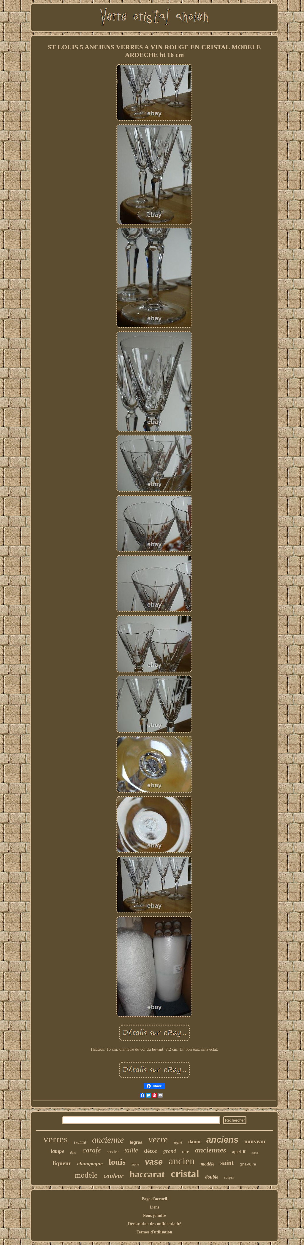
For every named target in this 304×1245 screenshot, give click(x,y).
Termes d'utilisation (154, 1232)
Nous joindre (154, 1215)
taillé (80, 1143)
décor (150, 1151)
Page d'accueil (154, 1199)
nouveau (254, 1141)
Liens (154, 1207)
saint (227, 1162)
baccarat (147, 1174)
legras (136, 1142)
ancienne (108, 1139)
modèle (207, 1163)
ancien (182, 1160)
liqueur (62, 1163)
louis (117, 1161)
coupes (229, 1177)
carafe (92, 1150)
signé (178, 1142)
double (211, 1176)
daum (194, 1141)
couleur (114, 1175)
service (112, 1151)
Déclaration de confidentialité (154, 1224)
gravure (248, 1164)
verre (158, 1139)
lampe (57, 1151)
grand (169, 1151)
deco (73, 1152)
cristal (185, 1173)
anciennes (210, 1150)
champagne (90, 1163)
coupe (254, 1152)
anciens (222, 1139)
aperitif (239, 1151)
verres (55, 1139)
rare (185, 1151)
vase (154, 1161)
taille (131, 1150)
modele (86, 1175)
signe (135, 1164)
